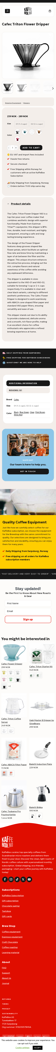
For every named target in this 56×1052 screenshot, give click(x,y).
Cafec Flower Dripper (11, 663)
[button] (7, 11)
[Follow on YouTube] (29, 879)
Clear (32, 412)
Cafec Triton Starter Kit (40, 666)
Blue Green (24, 412)
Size (9, 124)
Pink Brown (40, 412)
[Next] (49, 55)
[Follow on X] (23, 879)
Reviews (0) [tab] (15, 390)
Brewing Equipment (13, 103)
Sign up (28, 619)
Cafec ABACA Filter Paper (14, 764)
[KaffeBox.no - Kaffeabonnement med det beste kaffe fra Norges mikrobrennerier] (28, 11)
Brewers (26, 103)
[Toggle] (8, 204)
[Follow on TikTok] (17, 879)
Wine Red (18, 414)
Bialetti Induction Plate (40, 764)
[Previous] (6, 55)
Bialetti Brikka (36, 807)
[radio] (21, 124)
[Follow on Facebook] (5, 879)
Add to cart (31, 147)
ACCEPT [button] (37, 1048)
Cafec (16, 399)
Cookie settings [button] (22, 1047)
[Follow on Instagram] (11, 879)
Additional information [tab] (23, 383)
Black (16, 412)
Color (9, 135)
